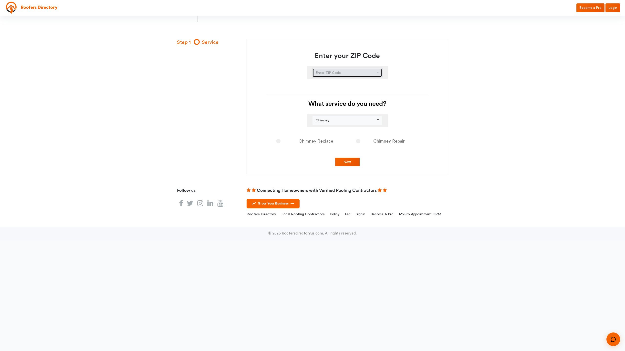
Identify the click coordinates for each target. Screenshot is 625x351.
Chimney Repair (389, 141)
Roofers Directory (261, 214)
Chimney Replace (316, 141)
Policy (335, 214)
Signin (360, 214)
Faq (347, 214)
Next (347, 162)
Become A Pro (382, 214)
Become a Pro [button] (590, 8)
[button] (347, 72)
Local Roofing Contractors (303, 214)
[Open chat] (613, 339)
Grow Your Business (276, 203)
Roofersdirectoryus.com (302, 233)
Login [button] (612, 8)
